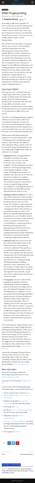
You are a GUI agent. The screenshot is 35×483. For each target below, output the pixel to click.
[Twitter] (13, 443)
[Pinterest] (17, 443)
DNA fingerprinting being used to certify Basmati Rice (17, 395)
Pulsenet (17, 432)
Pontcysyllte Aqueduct (26, 454)
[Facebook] (9, 443)
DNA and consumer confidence (15, 421)
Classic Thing (5, 9)
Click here (4, 469)
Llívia (3, 454)
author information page (10, 377)
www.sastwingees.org (20, 364)
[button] (3, 2)
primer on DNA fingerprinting (21, 410)
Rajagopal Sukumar (11, 19)
